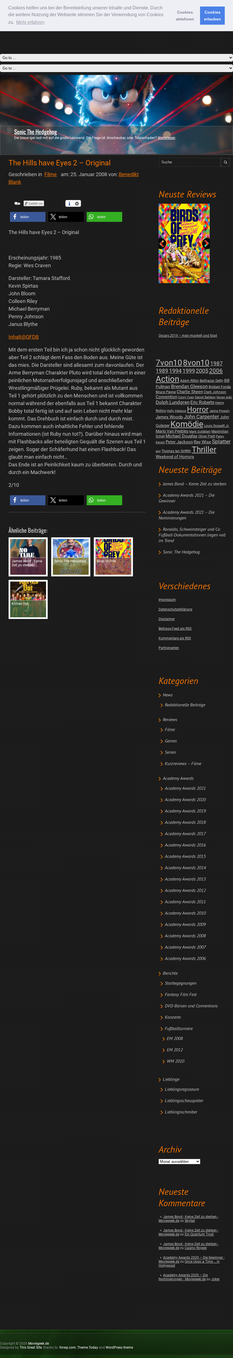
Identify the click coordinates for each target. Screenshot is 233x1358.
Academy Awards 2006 (185, 959)
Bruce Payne (166, 392)
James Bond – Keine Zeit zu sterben (194, 484)
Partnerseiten (169, 648)
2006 (216, 370)
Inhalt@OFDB (24, 337)
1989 (162, 371)
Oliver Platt (206, 436)
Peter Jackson (179, 442)
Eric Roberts (202, 402)
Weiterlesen (166, 138)
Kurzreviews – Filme (183, 764)
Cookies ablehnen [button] (185, 15)
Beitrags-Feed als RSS (175, 629)
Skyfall (190, 1221)
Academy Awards (178, 779)
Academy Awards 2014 (185, 868)
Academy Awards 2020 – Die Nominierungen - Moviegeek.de (183, 1277)
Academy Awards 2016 (185, 845)
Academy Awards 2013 (185, 879)
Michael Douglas (181, 436)
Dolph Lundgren (173, 402)
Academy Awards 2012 (185, 891)
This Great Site (31, 1347)
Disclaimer (167, 619)
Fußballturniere (179, 1029)
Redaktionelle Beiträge (185, 705)
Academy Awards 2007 (185, 947)
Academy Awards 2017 (185, 834)
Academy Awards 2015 (185, 857)
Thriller (204, 449)
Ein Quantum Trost (199, 1234)
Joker (215, 1279)
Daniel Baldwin (205, 397)
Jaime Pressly (219, 411)
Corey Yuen (186, 397)
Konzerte (173, 1017)
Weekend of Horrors (175, 456)
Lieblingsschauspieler (184, 1101)
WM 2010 (175, 1061)
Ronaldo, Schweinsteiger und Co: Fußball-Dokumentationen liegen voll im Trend (192, 535)
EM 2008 (175, 1039)
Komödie (186, 424)
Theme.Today (87, 1347)
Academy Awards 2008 (185, 936)
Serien (170, 752)
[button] (27, 217)
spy (158, 451)
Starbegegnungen (180, 983)
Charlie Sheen (190, 391)
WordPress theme (119, 1347)
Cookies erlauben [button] (212, 15)
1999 (188, 371)
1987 (216, 363)
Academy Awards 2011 (185, 902)
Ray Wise (202, 442)
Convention (166, 396)
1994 (175, 371)
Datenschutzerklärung (175, 609)
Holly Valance (176, 411)
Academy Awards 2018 (185, 823)
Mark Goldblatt (200, 431)
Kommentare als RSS (175, 638)
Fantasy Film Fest (181, 995)
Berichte (170, 973)
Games (171, 741)
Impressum (167, 600)
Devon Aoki (224, 397)
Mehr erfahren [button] (30, 22)
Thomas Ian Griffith (176, 451)
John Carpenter (201, 417)
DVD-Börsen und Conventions (191, 1006)
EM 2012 (175, 1050)
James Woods (169, 417)
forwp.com (67, 1347)
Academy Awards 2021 (185, 788)
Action (167, 379)
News (167, 695)
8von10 (196, 362)
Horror (198, 409)
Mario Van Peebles (172, 431)
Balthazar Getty (211, 381)
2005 (202, 371)
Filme (170, 730)
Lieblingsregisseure (182, 1089)
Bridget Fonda (220, 387)
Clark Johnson (215, 392)
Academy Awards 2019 (185, 811)
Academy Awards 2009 (185, 925)
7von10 (169, 362)
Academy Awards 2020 (185, 800)
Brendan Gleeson (189, 386)
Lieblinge (171, 1080)
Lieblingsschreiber (181, 1112)
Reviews (170, 720)
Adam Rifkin (189, 381)
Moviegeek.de (38, 1344)
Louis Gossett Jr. (216, 426)
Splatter (221, 442)
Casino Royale (196, 1248)
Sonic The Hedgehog (35, 132)
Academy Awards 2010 (185, 913)
